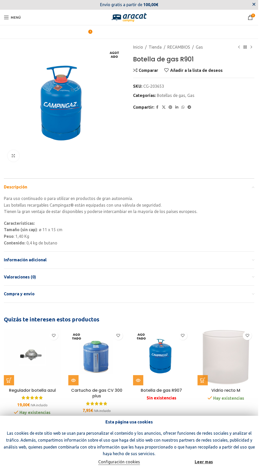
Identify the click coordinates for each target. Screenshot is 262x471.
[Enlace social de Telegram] (189, 107)
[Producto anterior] (239, 47)
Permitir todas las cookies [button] (168, 462)
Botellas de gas (171, 95)
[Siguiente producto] (251, 47)
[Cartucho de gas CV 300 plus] (96, 357)
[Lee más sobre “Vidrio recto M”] (203, 380)
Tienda (155, 47)
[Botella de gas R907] (161, 357)
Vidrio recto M (225, 390)
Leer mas (204, 461)
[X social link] (163, 107)
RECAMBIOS (178, 47)
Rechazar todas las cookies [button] (69, 462)
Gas (199, 47)
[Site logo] (129, 17)
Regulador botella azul (32, 390)
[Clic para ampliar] (13, 156)
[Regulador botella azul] (32, 357)
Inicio (138, 47)
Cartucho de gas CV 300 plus (96, 393)
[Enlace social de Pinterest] (170, 107)
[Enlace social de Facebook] (157, 107)
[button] (9, 380)
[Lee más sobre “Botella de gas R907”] (138, 380)
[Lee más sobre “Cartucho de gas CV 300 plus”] (73, 380)
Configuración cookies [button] (119, 461)
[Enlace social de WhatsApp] (183, 107)
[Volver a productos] (245, 47)
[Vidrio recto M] (226, 357)
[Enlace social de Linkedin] (177, 107)
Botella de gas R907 (161, 390)
